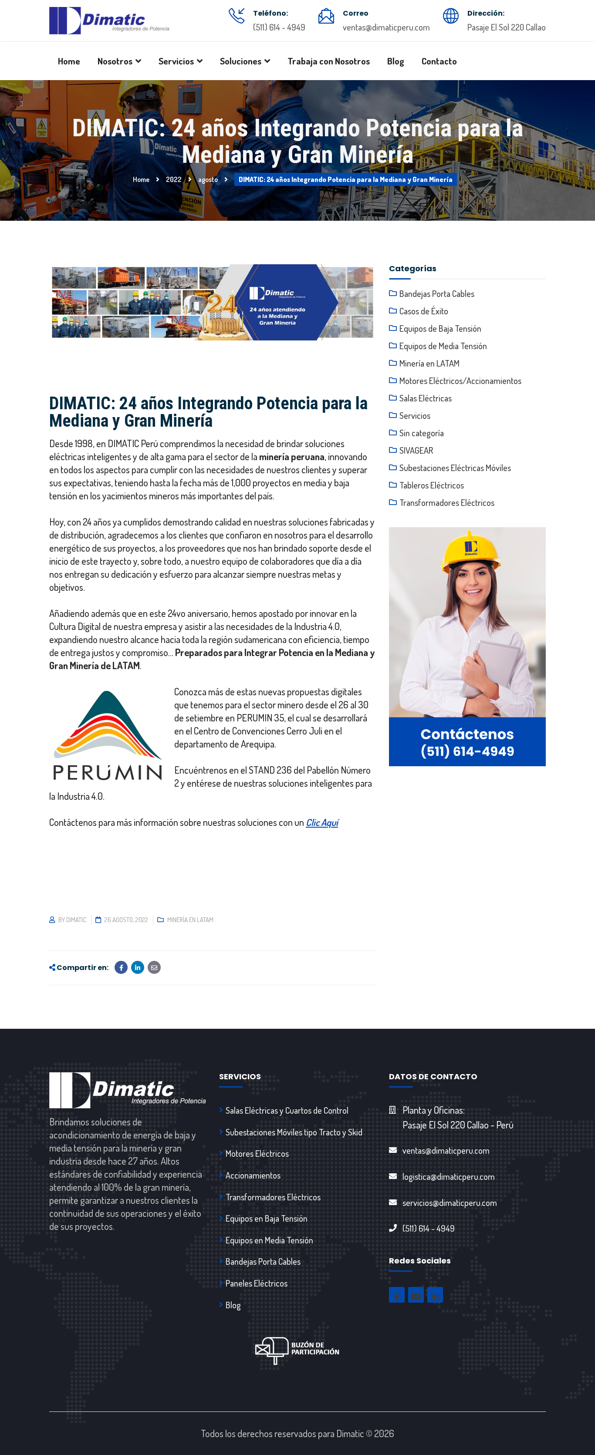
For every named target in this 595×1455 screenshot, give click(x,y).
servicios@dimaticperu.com (449, 1202)
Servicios (414, 415)
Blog (233, 1304)
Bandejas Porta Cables (436, 293)
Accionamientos (253, 1175)
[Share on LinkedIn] (137, 967)
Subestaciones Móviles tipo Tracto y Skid (294, 1132)
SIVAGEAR (416, 450)
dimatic (76, 920)
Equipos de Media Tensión (443, 345)
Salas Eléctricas (425, 398)
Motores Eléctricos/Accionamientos (460, 380)
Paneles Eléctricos (256, 1283)
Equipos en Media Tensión (269, 1240)
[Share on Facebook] (121, 967)
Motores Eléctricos (257, 1153)
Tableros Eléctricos (431, 485)
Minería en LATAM (190, 920)
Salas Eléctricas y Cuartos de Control (287, 1110)
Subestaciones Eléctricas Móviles (455, 467)
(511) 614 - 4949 (279, 27)
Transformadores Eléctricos (446, 502)
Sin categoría (421, 432)
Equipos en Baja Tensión (267, 1218)
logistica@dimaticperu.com (448, 1176)
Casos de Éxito (423, 311)
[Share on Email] (154, 967)
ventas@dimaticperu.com (386, 27)
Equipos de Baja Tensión (440, 328)
